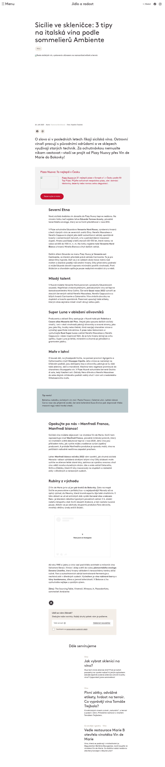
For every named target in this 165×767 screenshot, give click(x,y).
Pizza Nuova (68, 178)
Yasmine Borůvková (58, 124)
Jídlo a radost (82, 4)
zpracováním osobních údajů (76, 629)
